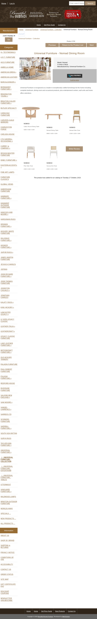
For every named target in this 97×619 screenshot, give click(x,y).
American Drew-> (8, 72)
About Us (5, 535)
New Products (60, 611)
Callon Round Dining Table (31, 126)
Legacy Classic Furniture (8, 337)
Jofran (4, 269)
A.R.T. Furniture (8, 57)
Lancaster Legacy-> (5, 313)
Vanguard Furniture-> (6, 491)
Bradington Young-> (6, 95)
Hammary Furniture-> (6, 197)
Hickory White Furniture (7, 232)
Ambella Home (7, 67)
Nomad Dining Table (52, 130)
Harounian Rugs (8, 219)
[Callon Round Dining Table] (30, 120)
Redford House (8, 383)
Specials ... (6, 513)
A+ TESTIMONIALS (8, 52)
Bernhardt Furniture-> (6, 88)
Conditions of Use (7, 558)
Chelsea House (8, 134)
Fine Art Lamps (7, 172)
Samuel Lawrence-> (6, 408)
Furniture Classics (5, 178)
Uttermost (6, 485)
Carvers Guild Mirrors (7, 121)
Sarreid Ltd (6, 414)
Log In (12, 3)
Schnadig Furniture (5, 420)
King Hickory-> (7, 307)
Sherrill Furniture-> (6, 427)
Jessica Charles (8, 264)
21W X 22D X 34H (74, 133)
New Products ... (8, 519)
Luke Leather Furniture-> (7, 344)
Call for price (74, 80)
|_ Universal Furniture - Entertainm (7, 468)
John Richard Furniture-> (7, 275)
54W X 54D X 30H (29, 129)
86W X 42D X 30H (52, 133)
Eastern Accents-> (9, 166)
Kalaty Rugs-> (7, 302)
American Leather (9, 77)
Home (3, 3)
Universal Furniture (31, 29)
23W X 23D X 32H (29, 169)
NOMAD (26, 124)
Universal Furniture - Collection (51, 29)
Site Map (5, 579)
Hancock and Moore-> (7, 213)
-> (6, 451)
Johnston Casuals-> (5, 289)
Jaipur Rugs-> (7, 252)
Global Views (7, 184)
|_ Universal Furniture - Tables (7, 478)
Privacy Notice (8, 552)
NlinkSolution (66, 616)
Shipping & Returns (5, 546)
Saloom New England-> (6, 396)
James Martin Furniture (7, 258)
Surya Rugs (6, 438)
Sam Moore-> (7, 402)
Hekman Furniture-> (6, 225)
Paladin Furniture (9, 364)
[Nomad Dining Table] (53, 124)
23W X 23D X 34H (52, 169)
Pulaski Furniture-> (6, 377)
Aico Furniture (8, 62)
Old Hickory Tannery (6, 358)
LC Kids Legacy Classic (7, 320)
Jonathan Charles (5, 296)
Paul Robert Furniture (6, 370)
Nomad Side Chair (74, 130)
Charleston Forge (6, 128)
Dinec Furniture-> (9, 160)
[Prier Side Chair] (30, 159)
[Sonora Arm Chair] (53, 159)
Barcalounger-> (8, 82)
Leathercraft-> (8, 331)
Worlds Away (7, 509)
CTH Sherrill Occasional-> (7, 140)
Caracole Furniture (5, 114)
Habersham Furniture (6, 190)
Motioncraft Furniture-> (7, 351)
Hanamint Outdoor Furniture (5, 205)
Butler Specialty (9, 108)
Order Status (7, 574)
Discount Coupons (5, 592)
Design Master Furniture (7, 154)
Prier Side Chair (28, 166)
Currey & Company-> (5, 147)
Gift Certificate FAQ (8, 585)
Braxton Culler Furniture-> (8, 102)
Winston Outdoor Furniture (9, 503)
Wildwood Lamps (8, 497)
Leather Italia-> (8, 326)
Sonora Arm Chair (52, 166)
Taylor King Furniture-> (6, 444)
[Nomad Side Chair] (76, 124)
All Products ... (8, 523)
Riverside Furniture (5, 389)
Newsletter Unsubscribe (7, 599)
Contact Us (62, 25)
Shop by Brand (7, 540)
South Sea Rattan (9, 433)
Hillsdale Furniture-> (6, 239)
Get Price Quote (49, 25)
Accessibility (7, 564)
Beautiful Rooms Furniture (45, 616)
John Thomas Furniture (7, 282)
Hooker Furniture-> (6, 246)
